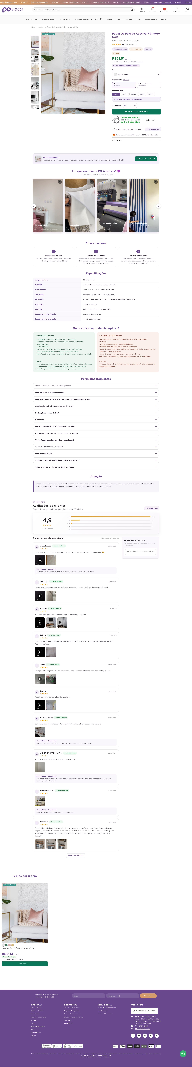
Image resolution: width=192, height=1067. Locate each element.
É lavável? (39, 420)
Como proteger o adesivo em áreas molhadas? (55, 467)
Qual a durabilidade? (43, 453)
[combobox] (81, 10)
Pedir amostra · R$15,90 (146, 159)
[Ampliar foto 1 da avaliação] (51, 560)
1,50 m (124, 94)
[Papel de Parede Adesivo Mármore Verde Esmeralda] (6, 945)
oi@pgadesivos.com (142, 1028)
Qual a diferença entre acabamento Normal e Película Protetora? (62, 399)
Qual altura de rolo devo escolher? (49, 392)
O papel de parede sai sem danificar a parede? (55, 426)
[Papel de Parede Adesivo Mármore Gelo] (25, 913)
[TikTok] (151, 1036)
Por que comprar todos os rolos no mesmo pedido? (56, 433)
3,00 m (142, 94)
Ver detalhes (24, 964)
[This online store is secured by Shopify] (36, 1046)
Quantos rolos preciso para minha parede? (53, 386)
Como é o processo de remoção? (49, 447)
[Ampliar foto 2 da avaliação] (62, 622)
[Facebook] (133, 1036)
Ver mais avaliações (75, 855)
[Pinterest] (145, 1036)
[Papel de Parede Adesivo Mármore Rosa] (9, 945)
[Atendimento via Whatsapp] (183, 1053)
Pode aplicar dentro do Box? (47, 413)
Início (33, 27)
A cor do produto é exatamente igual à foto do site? (57, 460)
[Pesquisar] (83, 10)
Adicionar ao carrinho (136, 112)
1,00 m (116, 94)
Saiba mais (126, 80)
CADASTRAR (148, 996)
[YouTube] (157, 1036)
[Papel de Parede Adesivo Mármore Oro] (12, 945)
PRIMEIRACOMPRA (153, 129)
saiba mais (150, 120)
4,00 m (150, 94)
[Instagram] (139, 1036)
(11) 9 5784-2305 (141, 1026)
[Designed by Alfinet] (96, 1061)
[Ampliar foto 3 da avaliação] (62, 844)
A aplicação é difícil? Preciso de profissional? (54, 406)
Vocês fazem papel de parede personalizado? (54, 440)
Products (40, 27)
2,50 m (133, 94)
